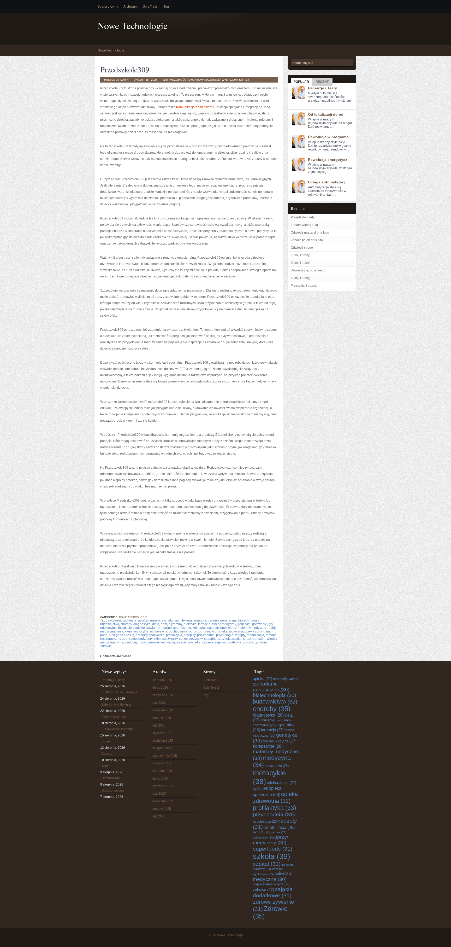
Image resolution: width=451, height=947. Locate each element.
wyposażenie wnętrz (185, 642)
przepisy (189, 635)
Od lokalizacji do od (325, 114)
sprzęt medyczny (191, 639)
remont (271, 635)
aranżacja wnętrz (161, 620)
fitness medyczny (224, 624)
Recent (322, 82)
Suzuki (106, 741)
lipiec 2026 (160, 687)
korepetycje (170, 628)
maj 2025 (159, 793)
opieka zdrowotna (257, 631)
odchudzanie (178, 631)
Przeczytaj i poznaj (304, 285)
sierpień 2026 (162, 680)
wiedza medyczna (272, 876)
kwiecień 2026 (162, 710)
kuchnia (185, 628)
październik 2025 (164, 756)
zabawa (207, 642)
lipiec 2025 (160, 778)
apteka (143, 620)
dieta (155, 624)
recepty (240, 635)
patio (103, 635)
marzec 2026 (161, 718)
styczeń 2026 (161, 733)
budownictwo (109, 624)
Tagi (167, 6)
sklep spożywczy (165, 639)
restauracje (108, 639)
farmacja (204, 624)
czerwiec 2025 (162, 786)
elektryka (190, 624)
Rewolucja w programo (328, 137)
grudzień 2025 (162, 740)
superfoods (212, 639)
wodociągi (132, 642)
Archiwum (130, 6)
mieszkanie (124, 631)
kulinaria (199, 628)
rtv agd (122, 639)
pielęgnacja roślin (121, 635)
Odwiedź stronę (302, 247)
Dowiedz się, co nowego (308, 270)
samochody (137, 639)
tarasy (247, 639)
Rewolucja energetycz (327, 160)
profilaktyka (174, 635)
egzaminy (175, 624)
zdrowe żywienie (255, 642)
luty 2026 (158, 725)
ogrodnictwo (207, 631)
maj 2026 (159, 703)
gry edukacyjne (279, 741)
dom (164, 624)
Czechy (107, 754)
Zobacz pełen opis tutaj (307, 240)
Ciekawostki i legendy (117, 729)
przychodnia (206, 635)
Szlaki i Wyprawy (114, 717)
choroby (126, 624)
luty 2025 (158, 816)
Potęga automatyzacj (326, 182)
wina (119, 642)
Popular (301, 82)
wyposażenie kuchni (155, 642)
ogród (193, 631)
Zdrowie (106, 646)
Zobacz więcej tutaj (304, 225)
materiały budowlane (221, 628)
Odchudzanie (111, 778)
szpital (236, 639)
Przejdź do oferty (302, 217)
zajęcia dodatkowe (228, 642)
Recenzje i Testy (322, 88)
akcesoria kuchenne (122, 620)
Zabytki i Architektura (116, 704)
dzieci (281, 720)
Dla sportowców (113, 790)
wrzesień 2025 (162, 763)
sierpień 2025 (162, 771)
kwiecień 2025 (162, 801)
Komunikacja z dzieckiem (194, 107)
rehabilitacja (255, 635)
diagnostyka (142, 624)
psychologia (224, 635)
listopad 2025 (162, 748)
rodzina (278, 832)
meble (272, 628)
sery (149, 639)
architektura (183, 620)
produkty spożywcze (150, 635)
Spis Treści (150, 6)
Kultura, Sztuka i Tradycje (120, 692)
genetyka (244, 624)
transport (259, 639)
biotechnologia (248, 620)
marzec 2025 (161, 809)
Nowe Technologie (133, 25)
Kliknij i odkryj (300, 255)
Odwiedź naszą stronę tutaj (310, 232)
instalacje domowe (131, 628)
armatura (199, 620)
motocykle (141, 631)
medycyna (107, 631)
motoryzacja (158, 631)
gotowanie (259, 624)
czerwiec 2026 (162, 695)
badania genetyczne (222, 620)
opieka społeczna (230, 631)
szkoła (226, 639)
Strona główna (108, 6)
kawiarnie (153, 628)
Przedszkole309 (124, 69)
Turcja (106, 766)
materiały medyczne (252, 628)
